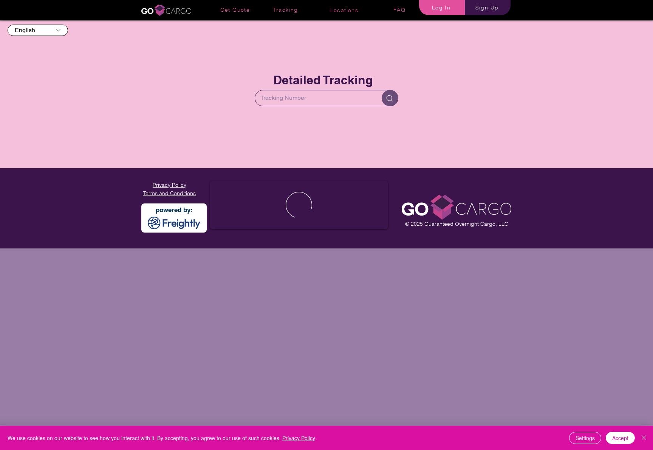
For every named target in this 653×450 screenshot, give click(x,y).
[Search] (390, 98)
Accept (620, 438)
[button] (442, 7)
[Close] (643, 438)
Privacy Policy (298, 438)
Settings (585, 438)
